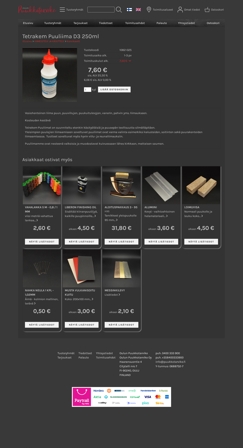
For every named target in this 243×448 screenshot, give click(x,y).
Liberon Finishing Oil (80, 207)
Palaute (162, 23)
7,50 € (124, 60)
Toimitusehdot (135, 23)
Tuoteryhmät (52, 23)
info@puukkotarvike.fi (170, 361)
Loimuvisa (191, 207)
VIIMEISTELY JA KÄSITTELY (49, 41)
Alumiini (150, 207)
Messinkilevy (115, 290)
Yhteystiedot (186, 23)
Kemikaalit (73, 41)
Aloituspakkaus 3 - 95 (121, 207)
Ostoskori (213, 23)
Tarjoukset (81, 23)
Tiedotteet (106, 23)
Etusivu (28, 23)
